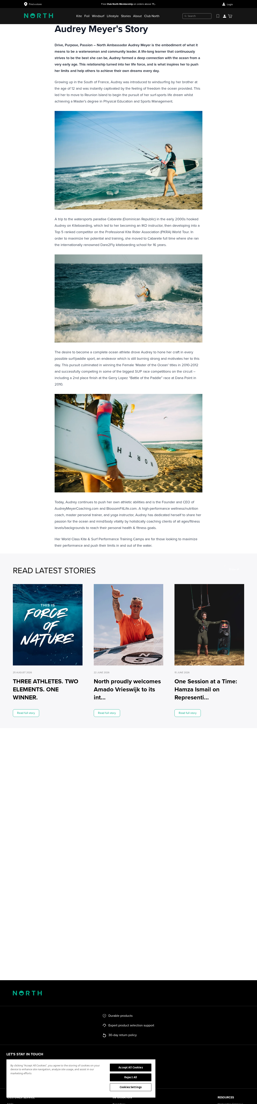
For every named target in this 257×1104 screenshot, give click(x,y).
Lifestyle (113, 16)
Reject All (130, 1077)
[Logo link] (38, 16)
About (137, 16)
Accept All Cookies (130, 1067)
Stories (126, 16)
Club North (151, 16)
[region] (80, 1078)
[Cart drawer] (230, 16)
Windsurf (98, 16)
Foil (87, 16)
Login (230, 4)
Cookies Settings (131, 1087)
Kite (79, 16)
